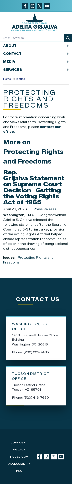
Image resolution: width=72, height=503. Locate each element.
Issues (20, 78)
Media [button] (36, 62)
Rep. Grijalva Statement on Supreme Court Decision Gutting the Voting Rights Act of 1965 (33, 187)
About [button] (36, 46)
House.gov (19, 456)
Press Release (45, 209)
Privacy (19, 449)
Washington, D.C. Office (31, 326)
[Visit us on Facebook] (25, 6)
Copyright (19, 442)
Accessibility (19, 463)
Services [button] (36, 70)
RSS (19, 470)
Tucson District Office (30, 376)
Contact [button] (36, 54)
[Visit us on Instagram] (32, 6)
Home (7, 78)
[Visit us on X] (39, 6)
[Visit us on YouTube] (47, 6)
